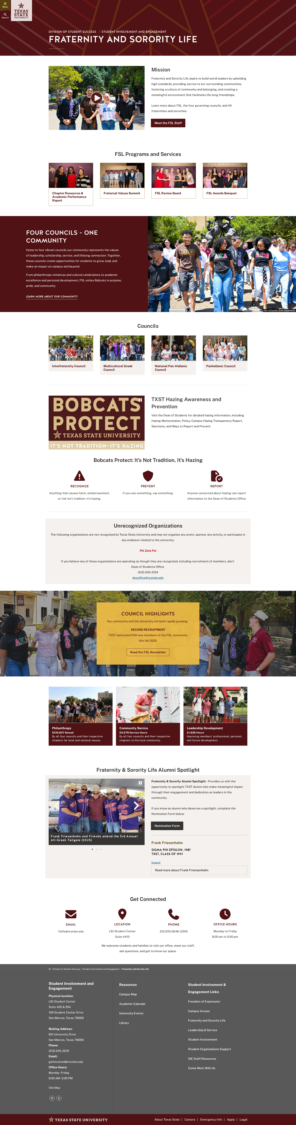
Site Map (54, 1087)
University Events (131, 1013)
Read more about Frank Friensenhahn (181, 870)
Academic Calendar (132, 1004)
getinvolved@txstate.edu (66, 1061)
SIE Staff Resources (202, 1058)
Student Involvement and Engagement (134, 32)
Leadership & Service (202, 1030)
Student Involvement (202, 1039)
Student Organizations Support (209, 1049)
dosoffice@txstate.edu (148, 577)
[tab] (92, 849)
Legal (243, 1119)
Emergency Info (211, 1119)
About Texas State (167, 1119)
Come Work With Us (201, 1068)
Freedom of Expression (204, 1001)
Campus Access (199, 1011)
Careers (189, 1119)
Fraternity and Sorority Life (206, 1020)
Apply (231, 1119)
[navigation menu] (5, 5)
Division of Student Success (72, 32)
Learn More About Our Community (52, 296)
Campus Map (128, 994)
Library (124, 1023)
